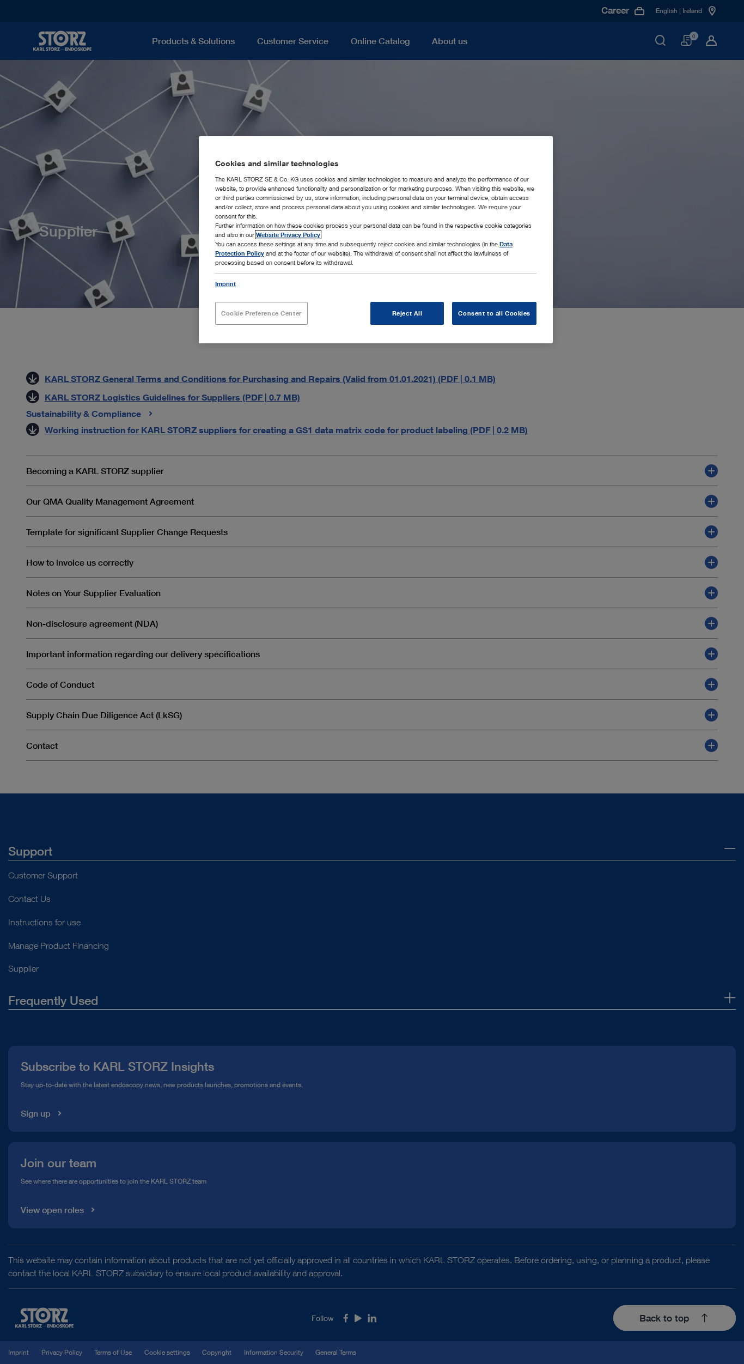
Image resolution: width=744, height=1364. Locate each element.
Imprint (225, 283)
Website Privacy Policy (288, 234)
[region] (376, 239)
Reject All (407, 313)
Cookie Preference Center (261, 313)
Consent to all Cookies (494, 313)
